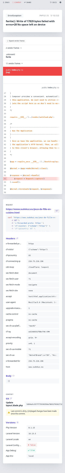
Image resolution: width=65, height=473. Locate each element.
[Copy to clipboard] (56, 217)
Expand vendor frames (17, 41)
